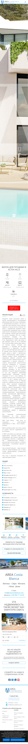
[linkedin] (15, 679)
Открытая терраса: (9, 504)
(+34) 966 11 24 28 (17, 595)
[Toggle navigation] (25, 2)
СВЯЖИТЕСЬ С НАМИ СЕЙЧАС (14, 308)
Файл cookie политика (7, 719)
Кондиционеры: (8, 500)
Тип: (5, 465)
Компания (4, 711)
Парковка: (6, 507)
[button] (1, 628)
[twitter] (12, 679)
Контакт (4, 722)
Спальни (7, 278)
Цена (13, 296)
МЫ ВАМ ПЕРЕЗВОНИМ (13, 553)
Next (24, 524)
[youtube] (18, 679)
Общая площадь (7, 287)
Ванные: (6, 485)
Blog (3, 713)
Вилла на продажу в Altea (10, 631)
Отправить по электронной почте (14, 549)
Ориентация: (7, 489)
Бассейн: (6, 502)
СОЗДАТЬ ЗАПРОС (14, 662)
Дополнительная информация (17, 739)
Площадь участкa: (8, 475)
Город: (5, 468)
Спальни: (6, 482)
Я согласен (7, 739)
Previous (3, 524)
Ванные (20, 278)
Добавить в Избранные (4, 537)
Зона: (5, 470)
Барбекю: (6, 509)
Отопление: (7, 497)
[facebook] (9, 679)
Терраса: (6, 480)
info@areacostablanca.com (14, 593)
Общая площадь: (8, 477)
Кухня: (5, 487)
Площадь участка (20, 287)
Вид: (5, 472)
